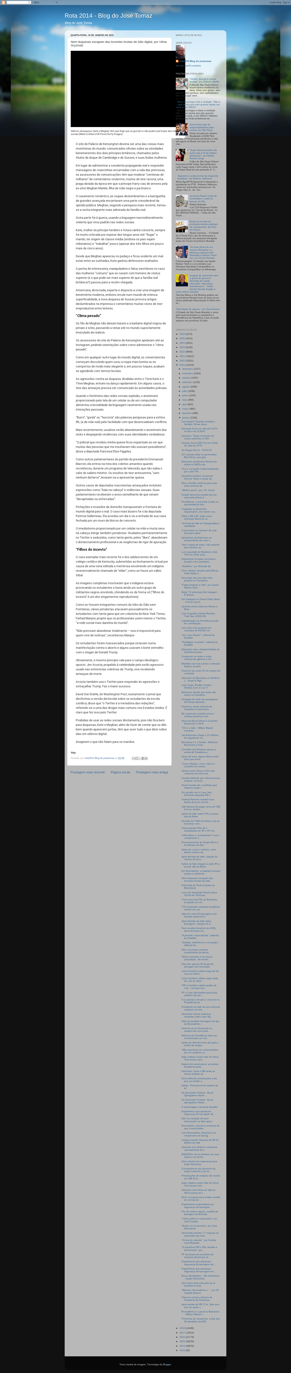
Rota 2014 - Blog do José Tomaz (108, 15)
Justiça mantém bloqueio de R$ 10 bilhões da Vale (200, 1141)
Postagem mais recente (88, 772)
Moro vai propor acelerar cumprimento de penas (195, 951)
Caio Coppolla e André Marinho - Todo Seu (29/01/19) (199, 615)
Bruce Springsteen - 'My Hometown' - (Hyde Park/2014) (201, 1277)
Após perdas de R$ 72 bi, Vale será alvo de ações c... (200, 1305)
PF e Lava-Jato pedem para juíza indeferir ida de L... (199, 994)
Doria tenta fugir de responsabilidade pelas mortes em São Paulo (202, 127)
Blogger (167, 1364)
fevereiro (187, 413)
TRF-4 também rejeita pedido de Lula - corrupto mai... (199, 986)
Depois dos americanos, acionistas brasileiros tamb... (200, 1065)
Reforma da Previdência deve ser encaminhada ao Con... (199, 1037)
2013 (183, 1350)
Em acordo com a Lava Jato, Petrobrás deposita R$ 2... (197, 793)
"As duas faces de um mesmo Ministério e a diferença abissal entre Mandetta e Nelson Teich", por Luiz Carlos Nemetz (204, 252)
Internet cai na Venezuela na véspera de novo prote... (197, 1029)
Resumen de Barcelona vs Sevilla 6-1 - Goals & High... (201, 679)
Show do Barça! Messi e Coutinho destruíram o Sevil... (200, 722)
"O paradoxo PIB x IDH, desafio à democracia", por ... (199, 1248)
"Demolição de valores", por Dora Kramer (198, 309)
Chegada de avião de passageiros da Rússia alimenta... (200, 700)
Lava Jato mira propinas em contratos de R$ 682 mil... (197, 629)
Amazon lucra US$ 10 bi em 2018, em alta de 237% (200, 444)
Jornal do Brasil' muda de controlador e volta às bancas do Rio (203, 199)
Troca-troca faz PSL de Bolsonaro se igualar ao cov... (199, 901)
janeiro (186, 417)
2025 (183, 338)
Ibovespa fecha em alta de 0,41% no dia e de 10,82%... (199, 430)
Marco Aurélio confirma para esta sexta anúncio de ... (199, 484)
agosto (186, 386)
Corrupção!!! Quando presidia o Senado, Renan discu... (198, 423)
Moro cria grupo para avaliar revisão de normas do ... (201, 1198)
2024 (183, 343)
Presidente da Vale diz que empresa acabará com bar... (201, 1008)
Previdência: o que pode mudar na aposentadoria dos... (200, 503)
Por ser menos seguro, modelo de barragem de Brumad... (200, 1213)
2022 (183, 351)
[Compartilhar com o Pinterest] (146, 758)
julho (185, 391)
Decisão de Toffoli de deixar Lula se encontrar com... (201, 822)
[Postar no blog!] (136, 758)
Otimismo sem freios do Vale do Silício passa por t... (198, 1191)
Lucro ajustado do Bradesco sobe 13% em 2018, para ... (199, 553)
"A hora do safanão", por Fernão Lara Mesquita (199, 1241)
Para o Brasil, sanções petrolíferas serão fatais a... (200, 572)
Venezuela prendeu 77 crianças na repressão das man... (200, 1234)
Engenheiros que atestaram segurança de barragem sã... (198, 1112)
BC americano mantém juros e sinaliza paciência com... (198, 715)
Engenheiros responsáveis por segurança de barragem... (198, 1205)
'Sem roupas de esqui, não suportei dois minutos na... (200, 546)
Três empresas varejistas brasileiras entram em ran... (201, 908)
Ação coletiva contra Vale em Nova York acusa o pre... (200, 1058)
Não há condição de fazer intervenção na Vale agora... (198, 1119)
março (186, 409)
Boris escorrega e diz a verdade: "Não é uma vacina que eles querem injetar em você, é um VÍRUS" (198, 105)
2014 (183, 1346)
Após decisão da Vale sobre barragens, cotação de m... (197, 922)
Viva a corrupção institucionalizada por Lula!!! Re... (200, 470)
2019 (183, 365)
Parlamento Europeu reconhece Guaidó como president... (199, 560)
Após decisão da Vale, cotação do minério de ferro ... (200, 858)
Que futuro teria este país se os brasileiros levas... (198, 1284)
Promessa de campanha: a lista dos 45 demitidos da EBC (201, 1320)
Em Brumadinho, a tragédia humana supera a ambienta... (201, 872)
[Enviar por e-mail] (133, 758)
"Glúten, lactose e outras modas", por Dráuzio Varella (204, 80)
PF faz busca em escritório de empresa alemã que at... (197, 1255)
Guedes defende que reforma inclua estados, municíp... (201, 779)
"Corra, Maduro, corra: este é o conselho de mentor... (198, 765)
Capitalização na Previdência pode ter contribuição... (200, 622)
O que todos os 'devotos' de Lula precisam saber (199, 531)
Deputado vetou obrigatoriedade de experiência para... (200, 650)
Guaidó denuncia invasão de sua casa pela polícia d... (199, 496)
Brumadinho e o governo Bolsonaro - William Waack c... (200, 1313)
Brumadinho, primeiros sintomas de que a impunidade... (200, 1127)
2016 (183, 1337)
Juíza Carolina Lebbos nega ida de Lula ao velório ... (200, 972)
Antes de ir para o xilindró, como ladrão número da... (199, 851)
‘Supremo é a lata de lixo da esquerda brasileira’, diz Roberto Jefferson (197, 177)
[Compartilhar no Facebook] (143, 758)
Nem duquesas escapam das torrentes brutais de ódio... (197, 879)
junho (185, 395)
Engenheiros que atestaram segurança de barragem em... (199, 1270)
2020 (183, 360)
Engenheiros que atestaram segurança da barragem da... (198, 1262)
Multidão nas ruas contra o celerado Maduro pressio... (201, 665)
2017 (183, 1332)
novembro (188, 373)
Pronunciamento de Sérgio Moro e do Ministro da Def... (200, 843)
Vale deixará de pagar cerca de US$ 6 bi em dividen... (201, 808)
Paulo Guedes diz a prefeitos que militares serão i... (199, 786)
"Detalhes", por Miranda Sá (196, 566)
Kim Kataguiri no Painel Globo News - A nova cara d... (201, 600)
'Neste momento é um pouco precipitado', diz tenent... (197, 958)
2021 (183, 356)
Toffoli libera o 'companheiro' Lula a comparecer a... (200, 836)
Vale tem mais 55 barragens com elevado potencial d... (199, 915)
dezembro (188, 369)
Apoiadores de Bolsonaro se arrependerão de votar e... (197, 539)
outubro (186, 378)
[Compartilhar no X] (139, 758)
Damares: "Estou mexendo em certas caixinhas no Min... (198, 437)
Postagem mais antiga (152, 772)
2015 (183, 1341)
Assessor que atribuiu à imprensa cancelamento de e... (199, 1148)
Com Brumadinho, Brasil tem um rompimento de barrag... (199, 1134)
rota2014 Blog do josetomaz (195, 61)
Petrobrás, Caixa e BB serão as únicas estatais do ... (198, 1072)
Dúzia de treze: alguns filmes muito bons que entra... (200, 758)
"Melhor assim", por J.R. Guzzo (198, 490)
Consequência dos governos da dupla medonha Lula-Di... (198, 1170)
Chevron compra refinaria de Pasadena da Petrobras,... (197, 1298)
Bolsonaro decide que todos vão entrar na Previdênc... (199, 693)
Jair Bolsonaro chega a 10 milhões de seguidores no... (200, 736)
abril (184, 404)
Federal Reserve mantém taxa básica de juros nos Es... (198, 800)
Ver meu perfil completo (188, 65)
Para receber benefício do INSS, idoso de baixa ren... (199, 929)
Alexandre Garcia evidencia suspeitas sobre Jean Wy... (197, 1015)
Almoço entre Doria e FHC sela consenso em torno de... (198, 772)
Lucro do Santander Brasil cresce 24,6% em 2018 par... (199, 893)
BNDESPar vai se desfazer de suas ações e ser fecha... (200, 1155)
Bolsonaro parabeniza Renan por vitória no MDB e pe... (199, 463)
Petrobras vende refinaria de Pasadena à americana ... (197, 708)
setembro (187, 382)
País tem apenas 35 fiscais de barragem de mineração (198, 965)
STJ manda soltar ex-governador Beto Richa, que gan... (199, 456)
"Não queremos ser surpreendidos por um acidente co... (200, 1051)
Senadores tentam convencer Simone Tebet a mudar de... (198, 477)
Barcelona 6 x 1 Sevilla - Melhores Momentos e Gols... (200, 743)
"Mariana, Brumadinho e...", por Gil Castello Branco (200, 1291)
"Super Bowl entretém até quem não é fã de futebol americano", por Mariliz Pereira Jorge (203, 154)
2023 (183, 347)
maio (185, 400)
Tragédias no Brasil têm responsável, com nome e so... (199, 510)
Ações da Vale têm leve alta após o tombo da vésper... (200, 1044)
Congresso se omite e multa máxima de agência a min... (198, 657)
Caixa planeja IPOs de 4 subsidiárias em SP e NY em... (199, 829)
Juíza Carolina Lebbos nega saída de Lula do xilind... (200, 979)
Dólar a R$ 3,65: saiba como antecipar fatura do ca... (197, 517)
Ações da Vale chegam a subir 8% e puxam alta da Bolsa (201, 865)
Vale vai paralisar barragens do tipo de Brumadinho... (200, 1022)
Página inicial (120, 772)
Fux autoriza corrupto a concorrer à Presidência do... (200, 1001)
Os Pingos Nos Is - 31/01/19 (197, 450)
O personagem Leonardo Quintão (200, 1107)
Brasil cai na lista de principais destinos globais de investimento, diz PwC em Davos (204, 225)
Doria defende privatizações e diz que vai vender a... (199, 1079)
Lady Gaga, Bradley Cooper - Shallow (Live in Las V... (197, 686)
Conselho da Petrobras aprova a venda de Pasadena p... (199, 750)
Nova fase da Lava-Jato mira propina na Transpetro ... (197, 579)
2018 (183, 1328)
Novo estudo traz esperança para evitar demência (199, 1162)
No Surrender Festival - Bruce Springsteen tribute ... (197, 1094)
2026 (183, 334)
